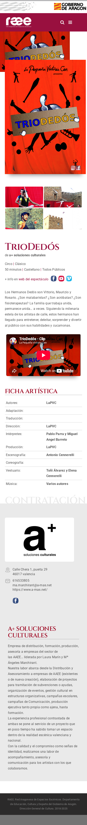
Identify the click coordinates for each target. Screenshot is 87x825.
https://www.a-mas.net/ (30, 590)
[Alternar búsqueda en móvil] (62, 22)
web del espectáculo (34, 279)
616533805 (21, 580)
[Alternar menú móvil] (70, 22)
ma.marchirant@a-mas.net (32, 585)
